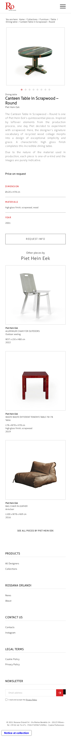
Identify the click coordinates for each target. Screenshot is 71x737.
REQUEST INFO (35, 238)
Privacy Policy (12, 664)
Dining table (11, 94)
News (8, 595)
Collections (11, 569)
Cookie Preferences (56, 725)
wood (35, 207)
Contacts (9, 627)
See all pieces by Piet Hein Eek (35, 530)
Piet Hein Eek (12, 107)
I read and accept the (22, 700)
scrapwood (27, 207)
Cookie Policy (12, 659)
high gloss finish (13, 207)
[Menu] (61, 6)
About (8, 600)
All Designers (12, 563)
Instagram (10, 632)
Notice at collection (16, 733)
